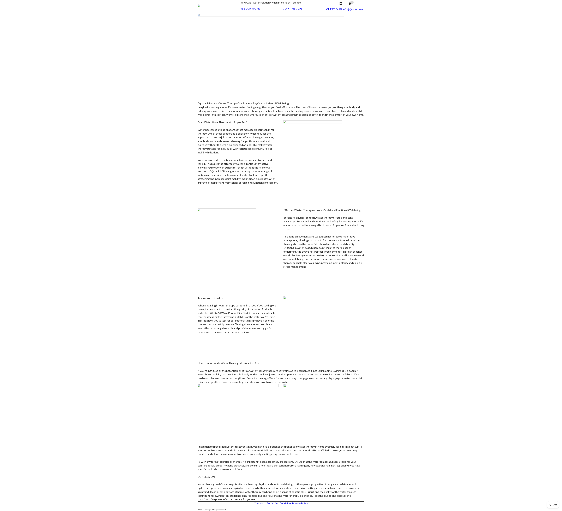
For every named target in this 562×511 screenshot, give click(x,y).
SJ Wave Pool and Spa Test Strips (236, 313)
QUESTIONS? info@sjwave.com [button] (344, 9)
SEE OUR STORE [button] (250, 8)
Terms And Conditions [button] (279, 503)
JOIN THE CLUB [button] (293, 8)
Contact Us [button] (260, 503)
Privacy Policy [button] (300, 503)
